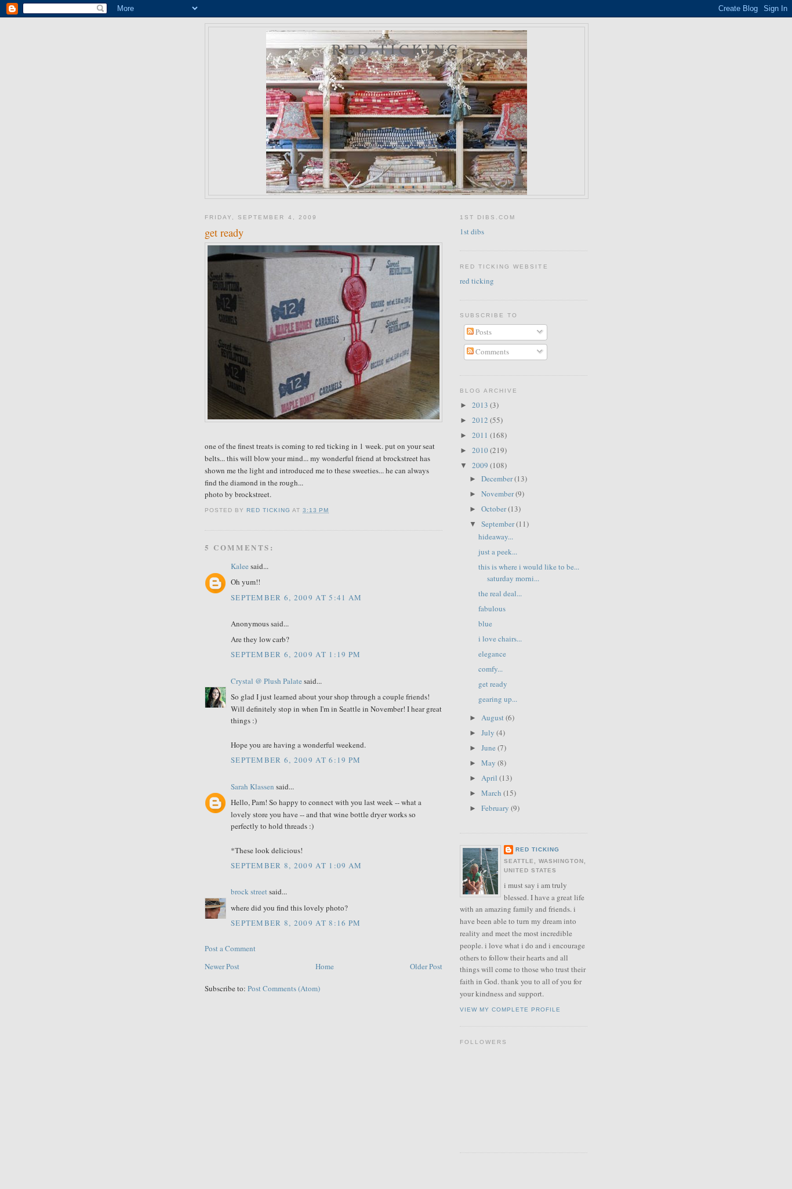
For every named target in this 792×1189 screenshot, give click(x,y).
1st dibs (472, 231)
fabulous (492, 608)
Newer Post (222, 966)
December (497, 478)
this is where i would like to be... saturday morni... (528, 572)
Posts (483, 332)
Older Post (426, 966)
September (498, 524)
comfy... (490, 669)
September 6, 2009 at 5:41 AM (296, 597)
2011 (481, 435)
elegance (492, 653)
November (498, 493)
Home (324, 966)
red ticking (396, 49)
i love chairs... (500, 638)
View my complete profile (510, 1009)
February (496, 808)
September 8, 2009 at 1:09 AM (296, 865)
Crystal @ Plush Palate (266, 681)
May (489, 762)
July (488, 732)
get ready (492, 684)
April (490, 778)
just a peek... (497, 551)
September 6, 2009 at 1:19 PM (296, 654)
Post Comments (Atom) (284, 988)
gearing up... (497, 699)
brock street (249, 891)
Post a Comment (230, 948)
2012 (481, 420)
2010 (481, 450)
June (489, 747)
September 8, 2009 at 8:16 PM (296, 923)
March (492, 793)
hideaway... (495, 536)
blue (485, 623)
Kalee (240, 566)
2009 (481, 465)
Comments (491, 351)
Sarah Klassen (252, 786)
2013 (481, 405)
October (494, 508)
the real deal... (500, 593)
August (493, 717)
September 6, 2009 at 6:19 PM (296, 760)
